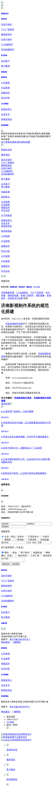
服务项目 (4, 18)
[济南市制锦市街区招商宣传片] (16, 734)
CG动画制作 (7, 44)
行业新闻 (5, 88)
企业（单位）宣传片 (14, 536)
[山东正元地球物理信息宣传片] (16, 740)
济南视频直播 (7, 292)
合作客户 (5, 61)
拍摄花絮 (4, 72)
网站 (6, 552)
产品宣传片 (33, 536)
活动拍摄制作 (7, 49)
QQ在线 (10, 722)
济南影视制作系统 (14, 324)
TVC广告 (37, 287)
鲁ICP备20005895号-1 (20, 639)
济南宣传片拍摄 (15, 298)
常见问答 (5, 98)
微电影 (7, 539)
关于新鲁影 (5, 103)
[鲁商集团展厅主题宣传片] (14, 737)
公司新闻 (5, 83)
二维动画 (19, 539)
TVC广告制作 (7, 29)
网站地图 (25, 142)
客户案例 (4, 55)
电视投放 (37, 552)
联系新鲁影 (5, 125)
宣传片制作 (6, 24)
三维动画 (32, 539)
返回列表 (5, 404)
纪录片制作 (6, 39)
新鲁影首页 (5, 13)
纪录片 (46, 536)
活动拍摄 (44, 539)
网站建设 (5, 642)
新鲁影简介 (6, 109)
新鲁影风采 (6, 119)
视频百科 (5, 93)
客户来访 (25, 552)
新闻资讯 (4, 77)
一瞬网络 (16, 642)
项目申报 (22, 555)
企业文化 (5, 114)
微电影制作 (6, 34)
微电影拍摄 (13, 295)
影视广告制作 (27, 295)
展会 (15, 552)
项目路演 (47, 555)
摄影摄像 (40, 295)
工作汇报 (34, 555)
